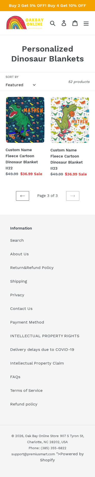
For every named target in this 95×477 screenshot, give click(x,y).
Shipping (18, 281)
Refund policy (23, 404)
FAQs (15, 376)
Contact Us (21, 308)
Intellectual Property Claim (37, 363)
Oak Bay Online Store (42, 436)
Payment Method (27, 322)
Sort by (12, 77)
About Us (19, 254)
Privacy (17, 294)
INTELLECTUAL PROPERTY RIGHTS (44, 335)
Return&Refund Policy (32, 267)
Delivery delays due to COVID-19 (42, 349)
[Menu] (86, 23)
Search (17, 240)
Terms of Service (26, 390)
